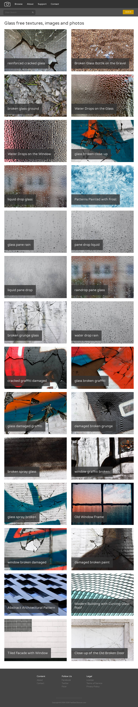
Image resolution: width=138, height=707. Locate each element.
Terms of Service (94, 683)
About (30, 4)
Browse (19, 4)
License (90, 680)
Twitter (65, 683)
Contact (55, 4)
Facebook (66, 680)
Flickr (64, 686)
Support (42, 4)
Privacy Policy (93, 686)
